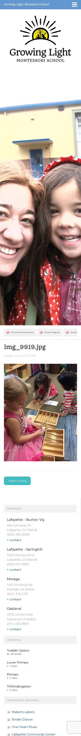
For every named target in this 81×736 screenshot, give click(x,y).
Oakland (14, 608)
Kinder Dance (22, 719)
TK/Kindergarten (19, 686)
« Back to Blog (17, 480)
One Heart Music (24, 727)
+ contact (14, 540)
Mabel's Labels (23, 712)
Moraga (13, 579)
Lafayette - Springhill (24, 549)
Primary (12, 674)
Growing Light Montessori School (26, 4)
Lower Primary (17, 662)
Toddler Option (18, 650)
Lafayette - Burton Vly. (26, 519)
